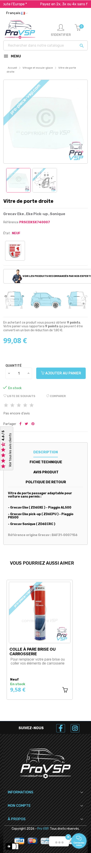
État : (7, 233)
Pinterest (32, 424)
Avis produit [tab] (46, 472)
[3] (18, 405)
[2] (12, 405)
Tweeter (26, 424)
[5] (31, 405)
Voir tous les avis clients (10, 450)
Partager (20, 424)
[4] (25, 405)
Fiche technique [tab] (46, 462)
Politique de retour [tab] (46, 482)
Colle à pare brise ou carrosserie (32, 651)
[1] (6, 405)
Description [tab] (45, 452)
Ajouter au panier (62, 373)
